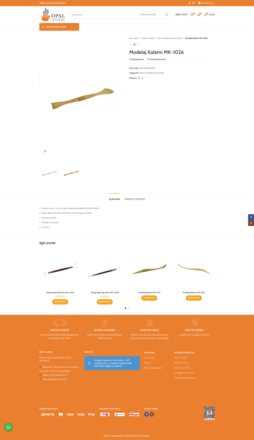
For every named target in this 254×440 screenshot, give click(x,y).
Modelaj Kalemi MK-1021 (149, 292)
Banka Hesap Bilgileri (153, 367)
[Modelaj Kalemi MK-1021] (149, 269)
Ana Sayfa (133, 38)
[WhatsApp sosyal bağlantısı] (142, 78)
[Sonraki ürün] (138, 44)
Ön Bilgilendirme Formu (184, 372)
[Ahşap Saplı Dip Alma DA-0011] (60, 269)
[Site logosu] (53, 14)
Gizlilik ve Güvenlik (182, 367)
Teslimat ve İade (181, 362)
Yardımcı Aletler (148, 38)
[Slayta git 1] (125, 308)
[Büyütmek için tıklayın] (45, 151)
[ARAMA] (166, 14)
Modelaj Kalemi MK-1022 (194, 292)
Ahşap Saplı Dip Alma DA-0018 (105, 292)
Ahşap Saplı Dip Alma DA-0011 (60, 292)
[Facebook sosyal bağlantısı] (189, 3)
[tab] (114, 197)
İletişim (147, 362)
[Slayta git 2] (128, 308)
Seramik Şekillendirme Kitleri (170, 38)
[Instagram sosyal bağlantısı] (193, 3)
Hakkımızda (149, 357)
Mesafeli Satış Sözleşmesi (185, 377)
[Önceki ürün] (131, 44)
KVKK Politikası (180, 357)
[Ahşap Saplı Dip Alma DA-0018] (105, 269)
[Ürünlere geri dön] (134, 44)
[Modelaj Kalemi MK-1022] (194, 269)
